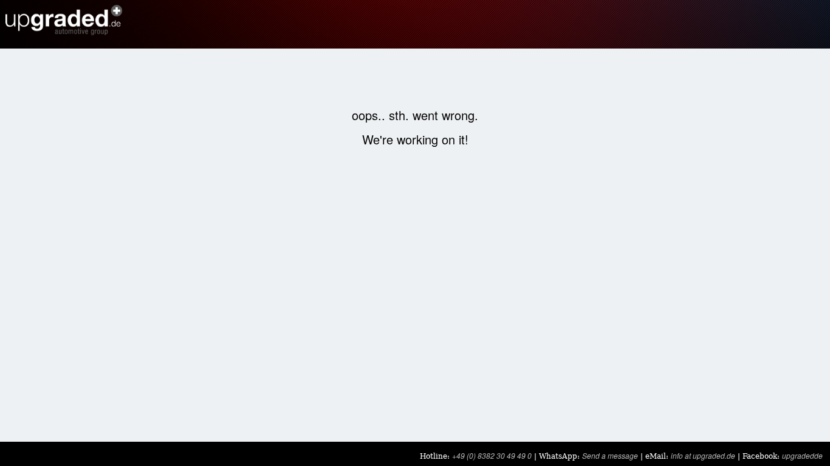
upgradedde (802, 455)
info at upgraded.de (703, 455)
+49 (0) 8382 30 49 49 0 (492, 455)
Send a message (610, 455)
